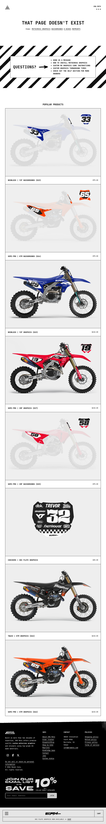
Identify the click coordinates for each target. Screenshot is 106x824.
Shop (69, 819)
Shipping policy (91, 737)
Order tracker (48, 740)
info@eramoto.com (71, 748)
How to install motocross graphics (70, 63)
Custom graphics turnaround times (69, 68)
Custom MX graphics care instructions (71, 65)
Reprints (76, 29)
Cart (99, 814)
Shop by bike (47, 745)
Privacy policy (91, 742)
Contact (45, 753)
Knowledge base (48, 750)
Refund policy (91, 740)
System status (48, 758)
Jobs (44, 756)
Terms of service (92, 745)
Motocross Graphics (41, 29)
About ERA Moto (48, 737)
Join (52, 795)
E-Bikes (67, 29)
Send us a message (62, 60)
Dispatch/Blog (48, 742)
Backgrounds (57, 29)
